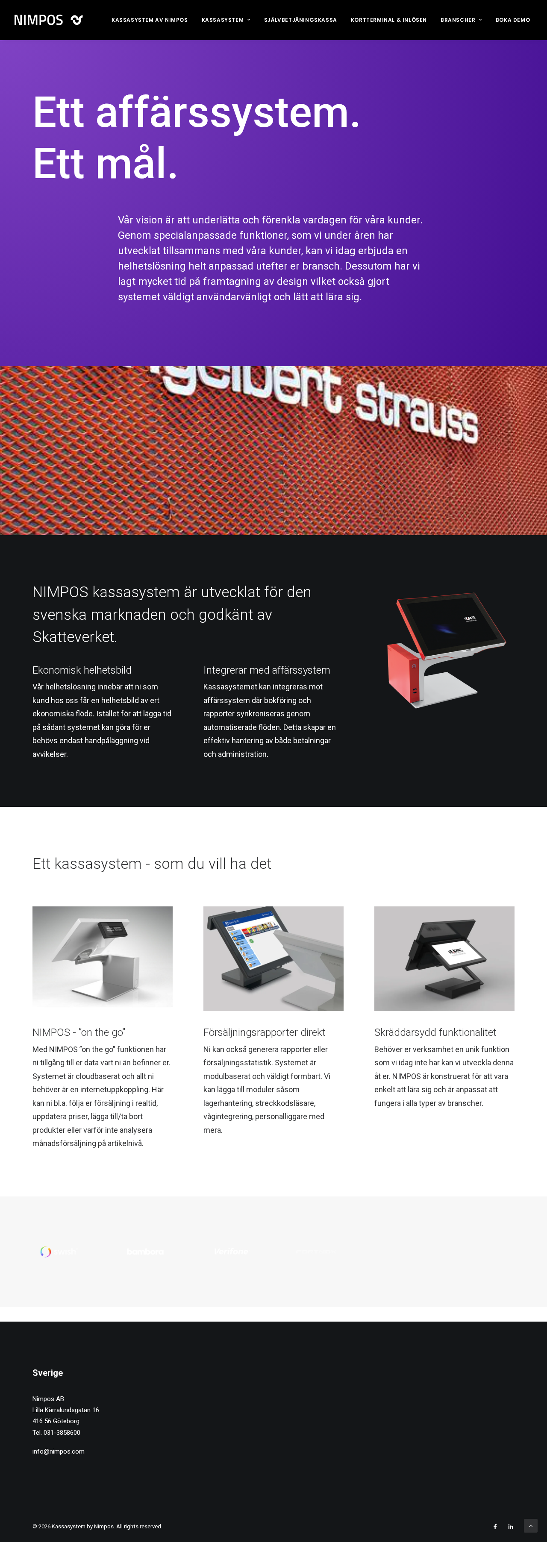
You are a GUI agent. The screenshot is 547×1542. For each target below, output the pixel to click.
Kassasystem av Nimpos (150, 19)
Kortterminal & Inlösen (389, 19)
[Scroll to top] (531, 1525)
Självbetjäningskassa (300, 19)
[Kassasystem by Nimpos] (50, 20)
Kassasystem (223, 19)
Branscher (458, 19)
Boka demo (513, 19)
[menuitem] (150, 20)
